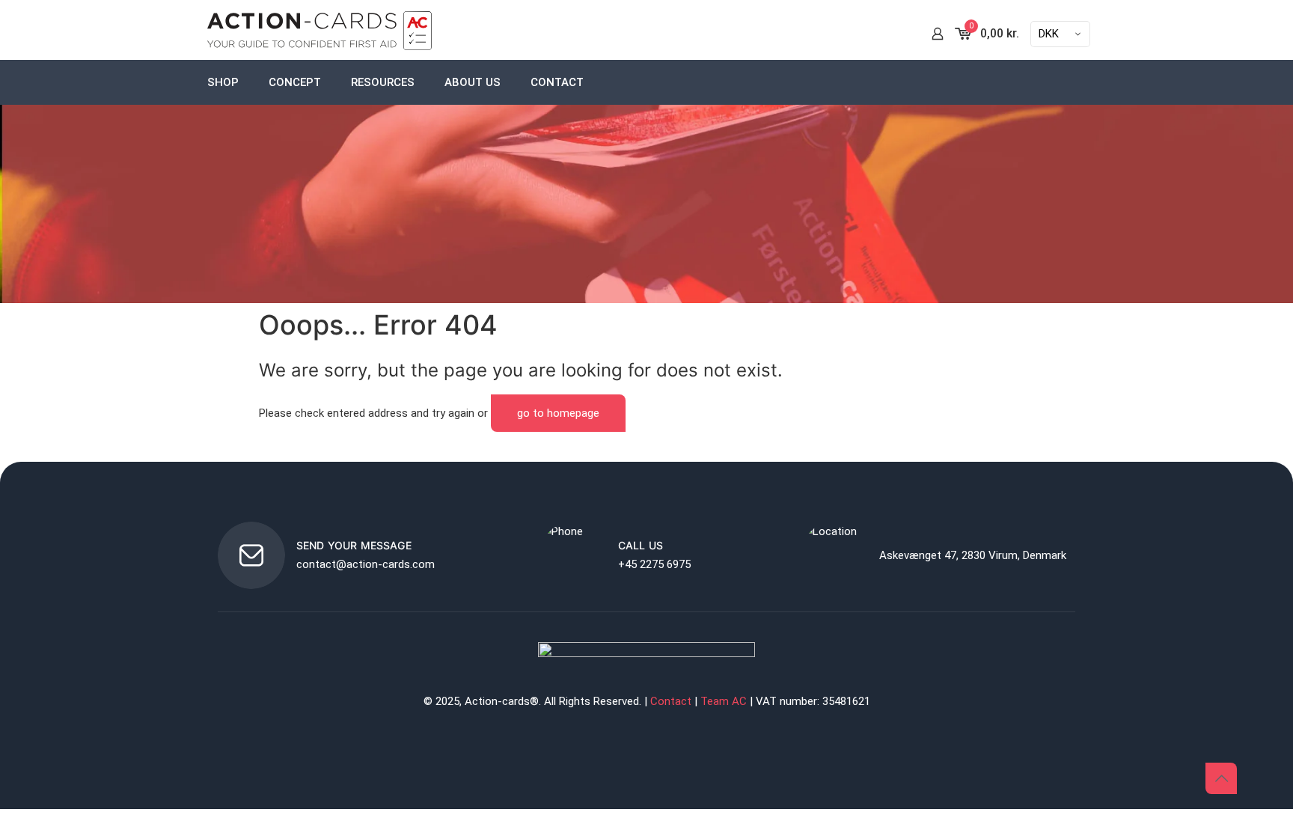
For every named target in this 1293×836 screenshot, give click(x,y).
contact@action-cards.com (365, 564)
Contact (670, 701)
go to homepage (558, 413)
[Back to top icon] (1221, 778)
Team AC (723, 701)
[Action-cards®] (319, 33)
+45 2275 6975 (654, 564)
